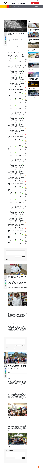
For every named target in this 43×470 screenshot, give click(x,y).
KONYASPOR (23, 3)
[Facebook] (5, 37)
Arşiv (12, 0)
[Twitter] (5, 38)
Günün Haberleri (9, 0)
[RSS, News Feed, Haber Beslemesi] (38, 467)
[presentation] (6, 6)
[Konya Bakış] (6, 3)
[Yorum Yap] (5, 44)
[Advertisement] (21, 14)
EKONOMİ (19, 3)
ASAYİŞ (12, 3)
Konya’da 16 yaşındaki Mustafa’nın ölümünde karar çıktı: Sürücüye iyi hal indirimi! (20, 6)
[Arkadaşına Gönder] (5, 41)
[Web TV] (37, 0)
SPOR (16, 3)
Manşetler (6, 0)
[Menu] (31, 3)
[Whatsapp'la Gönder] (5, 40)
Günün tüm (37, 6)
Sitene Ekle (15, 0)
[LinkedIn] (5, 39)
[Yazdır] (5, 43)
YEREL (14, 3)
